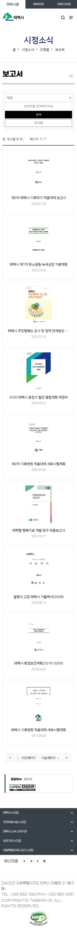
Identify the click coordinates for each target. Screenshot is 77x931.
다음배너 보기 (37, 861)
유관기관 (12, 840)
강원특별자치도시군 (18, 850)
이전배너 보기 (24, 861)
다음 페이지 (48, 758)
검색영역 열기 (63, 17)
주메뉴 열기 (71, 17)
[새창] (38, 172)
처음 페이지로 (10, 757)
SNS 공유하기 (72, 75)
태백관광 (38, 4)
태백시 (10, 812)
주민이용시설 (14, 822)
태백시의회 (64, 4)
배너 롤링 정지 (31, 861)
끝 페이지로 (66, 757)
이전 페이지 (28, 758)
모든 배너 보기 (44, 861)
